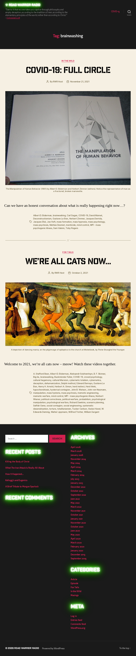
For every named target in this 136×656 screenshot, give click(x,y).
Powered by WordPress (53, 648)
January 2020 (77, 550)
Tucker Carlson (79, 408)
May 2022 (75, 502)
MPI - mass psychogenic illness (80, 396)
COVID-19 (115, 11)
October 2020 (77, 526)
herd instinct (79, 386)
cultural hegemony (42, 380)
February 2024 (77, 475)
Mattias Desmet (57, 225)
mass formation (64, 221)
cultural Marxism (60, 380)
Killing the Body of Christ (17, 461)
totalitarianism (64, 408)
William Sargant (91, 412)
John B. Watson (78, 389)
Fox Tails (68, 252)
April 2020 (75, 538)
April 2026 (75, 447)
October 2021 (77, 514)
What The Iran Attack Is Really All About (24, 467)
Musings (75, 595)
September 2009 (78, 558)
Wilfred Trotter (75, 412)
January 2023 (77, 483)
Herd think (91, 386)
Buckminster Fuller (63, 377)
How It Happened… (14, 474)
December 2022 (78, 487)
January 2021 (77, 518)
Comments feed (78, 624)
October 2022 (77, 491)
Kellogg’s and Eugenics (16, 480)
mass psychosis (40, 225)
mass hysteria (53, 393)
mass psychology (96, 221)
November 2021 (78, 510)
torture (52, 408)
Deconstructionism (42, 218)
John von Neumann (96, 389)
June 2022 (75, 499)
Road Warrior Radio (24, 5)
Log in (74, 616)
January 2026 (77, 455)
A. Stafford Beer (41, 373)
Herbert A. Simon (63, 386)
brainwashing (59, 215)
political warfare (70, 399)
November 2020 (78, 522)
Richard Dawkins (78, 402)
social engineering (72, 405)
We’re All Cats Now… (68, 262)
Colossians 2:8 (13, 18)
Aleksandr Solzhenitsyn (81, 373)
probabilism (85, 399)
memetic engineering (88, 393)
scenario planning (95, 402)
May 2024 (75, 463)
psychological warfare (57, 402)
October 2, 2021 (80, 272)
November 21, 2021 (79, 81)
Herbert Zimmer (77, 218)
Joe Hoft (51, 221)
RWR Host (58, 81)
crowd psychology (93, 377)
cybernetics (95, 380)
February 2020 (77, 546)
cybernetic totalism (78, 380)
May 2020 (75, 534)
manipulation (39, 393)
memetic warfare (41, 396)
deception (38, 383)
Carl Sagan (72, 215)
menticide (71, 225)
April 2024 (75, 467)
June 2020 (75, 530)
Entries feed (76, 620)
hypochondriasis (41, 389)
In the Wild (68, 61)
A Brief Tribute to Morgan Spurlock (22, 486)
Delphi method (68, 383)
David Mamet (95, 215)
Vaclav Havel (94, 408)
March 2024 (76, 471)
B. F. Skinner (99, 373)
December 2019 (78, 554)
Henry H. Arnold (46, 386)
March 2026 (76, 451)
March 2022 (76, 506)
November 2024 (78, 459)
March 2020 (76, 542)
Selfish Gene (39, 405)
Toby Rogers (72, 228)
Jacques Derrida (94, 218)
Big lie (36, 377)
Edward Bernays (84, 383)
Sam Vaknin (58, 228)
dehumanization (52, 383)
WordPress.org (78, 628)
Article (74, 579)
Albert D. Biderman (42, 215)
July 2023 (75, 479)
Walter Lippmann (59, 412)
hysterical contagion (60, 389)
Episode (74, 583)
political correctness (51, 399)
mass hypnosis (80, 221)
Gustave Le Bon (60, 218)
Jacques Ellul (39, 221)
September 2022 (78, 495)
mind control (83, 225)
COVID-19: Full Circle (68, 71)
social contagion (55, 405)
